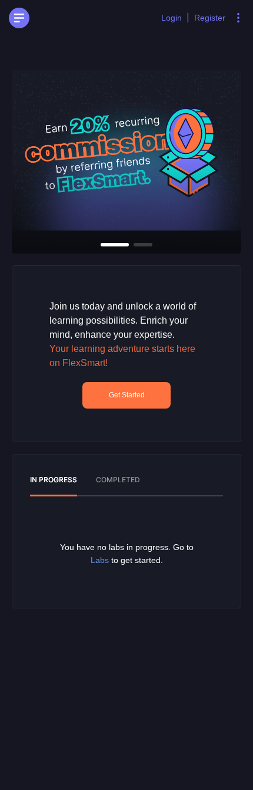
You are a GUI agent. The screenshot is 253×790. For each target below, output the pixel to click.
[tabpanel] (126, 553)
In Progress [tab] (53, 479)
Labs (100, 560)
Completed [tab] (118, 479)
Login (171, 17)
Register (209, 17)
